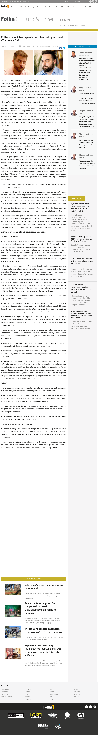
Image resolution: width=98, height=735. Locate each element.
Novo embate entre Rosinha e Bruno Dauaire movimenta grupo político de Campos (81, 314)
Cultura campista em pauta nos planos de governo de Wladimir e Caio (32, 38)
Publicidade (4, 694)
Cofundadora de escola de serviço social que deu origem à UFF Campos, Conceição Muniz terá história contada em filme (87, 98)
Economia (40, 7)
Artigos (32, 7)
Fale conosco (68, 1)
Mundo (81, 7)
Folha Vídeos (77, 691)
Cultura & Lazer (61, 7)
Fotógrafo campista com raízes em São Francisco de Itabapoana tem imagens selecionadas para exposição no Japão (86, 121)
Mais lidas (76, 198)
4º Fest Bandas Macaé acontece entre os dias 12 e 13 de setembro (43, 630)
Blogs (69, 7)
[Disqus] (33, 483)
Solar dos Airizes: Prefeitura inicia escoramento (44, 586)
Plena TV (88, 7)
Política (21, 7)
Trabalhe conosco (6, 696)
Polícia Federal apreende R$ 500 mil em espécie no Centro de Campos (81, 239)
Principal (14, 7)
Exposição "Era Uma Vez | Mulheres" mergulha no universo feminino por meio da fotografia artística (43, 650)
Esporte (51, 7)
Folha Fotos (76, 694)
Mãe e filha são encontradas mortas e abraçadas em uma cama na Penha (81, 288)
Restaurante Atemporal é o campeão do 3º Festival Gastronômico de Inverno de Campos (40, 608)
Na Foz (75, 7)
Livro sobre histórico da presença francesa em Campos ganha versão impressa (86, 143)
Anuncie (77, 1)
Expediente (4, 691)
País (46, 7)
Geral (27, 7)
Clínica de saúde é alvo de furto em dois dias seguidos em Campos (82, 261)
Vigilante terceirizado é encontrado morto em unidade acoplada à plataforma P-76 (80, 207)
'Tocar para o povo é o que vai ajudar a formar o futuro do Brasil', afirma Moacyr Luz (86, 164)
